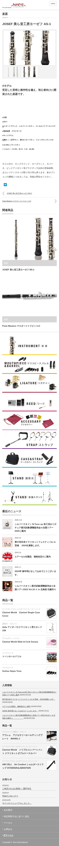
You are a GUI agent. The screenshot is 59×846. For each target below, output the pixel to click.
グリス (17, 638)
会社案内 (8, 810)
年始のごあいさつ (10, 796)
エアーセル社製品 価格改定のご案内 (33, 556)
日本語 (10, 835)
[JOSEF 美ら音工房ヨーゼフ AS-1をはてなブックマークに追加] (5, 185)
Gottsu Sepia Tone (11, 671)
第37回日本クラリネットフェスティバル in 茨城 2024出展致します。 (28, 699)
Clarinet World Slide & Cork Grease (20, 641)
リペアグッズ (7, 653)
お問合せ (8, 829)
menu (53, 3)
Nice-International (20, 842)
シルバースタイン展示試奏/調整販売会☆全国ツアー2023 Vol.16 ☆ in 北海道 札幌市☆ (35, 589)
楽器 (5, 13)
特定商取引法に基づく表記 (16, 816)
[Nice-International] (14, 5)
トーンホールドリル (11, 656)
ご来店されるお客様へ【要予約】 (17, 788)
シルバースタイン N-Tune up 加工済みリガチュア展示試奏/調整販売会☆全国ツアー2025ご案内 (35, 527)
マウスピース (7, 668)
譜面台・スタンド (9, 624)
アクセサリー (7, 638)
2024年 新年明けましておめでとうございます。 (20, 711)
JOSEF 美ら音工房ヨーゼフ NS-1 (19, 193)
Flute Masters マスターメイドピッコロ (16, 201)
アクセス (8, 823)
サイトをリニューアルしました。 (17, 803)
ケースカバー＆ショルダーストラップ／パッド (21, 609)
